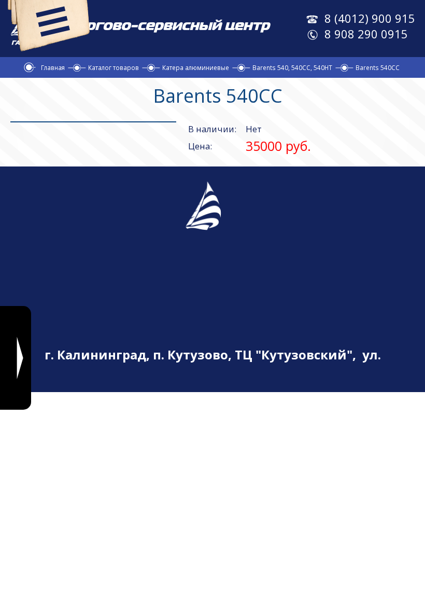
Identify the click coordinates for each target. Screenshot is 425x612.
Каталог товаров (113, 67)
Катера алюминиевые (195, 67)
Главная (53, 67)
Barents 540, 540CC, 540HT (292, 67)
